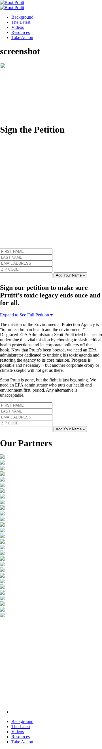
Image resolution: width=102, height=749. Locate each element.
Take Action (22, 37)
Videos (17, 27)
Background (22, 17)
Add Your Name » (70, 275)
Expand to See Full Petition (25, 314)
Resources (20, 32)
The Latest (20, 22)
